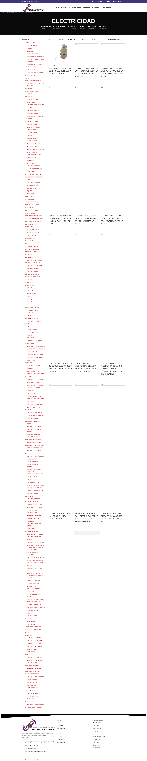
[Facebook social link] (124, 2)
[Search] (124, 8)
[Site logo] (33, 7)
